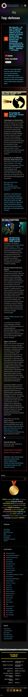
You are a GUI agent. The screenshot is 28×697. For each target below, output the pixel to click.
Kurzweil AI (15, 161)
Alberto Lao (9, 589)
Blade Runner (8, 430)
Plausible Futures (8, 636)
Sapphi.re (25, 688)
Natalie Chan (9, 596)
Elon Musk (6, 537)
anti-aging (15, 499)
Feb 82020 (6, 38)
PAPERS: (16, 679)
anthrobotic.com (12, 202)
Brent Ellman (9, 602)
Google (6, 507)
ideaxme (16, 80)
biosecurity (6, 78)
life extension (15, 74)
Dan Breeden (9, 562)
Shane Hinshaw (10, 591)
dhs (4, 80)
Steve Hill (8, 600)
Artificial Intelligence (22, 499)
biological (19, 69)
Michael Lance (10, 606)
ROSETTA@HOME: (8, 679)
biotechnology (6, 503)
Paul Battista (9, 566)
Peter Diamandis (8, 532)
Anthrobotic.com (15, 249)
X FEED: (4, 669)
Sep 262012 (6, 114)
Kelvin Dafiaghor (10, 570)
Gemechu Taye (10, 568)
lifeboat (5, 200)
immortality (7, 510)
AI (6, 499)
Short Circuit (18, 428)
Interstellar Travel (15, 509)
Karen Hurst (9, 572)
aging (15, 69)
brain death (21, 503)
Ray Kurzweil (7, 536)
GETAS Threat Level (14, 656)
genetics (18, 72)
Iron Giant (11, 428)
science (5, 76)
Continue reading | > (13, 451)
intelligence (21, 80)
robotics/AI (6, 461)
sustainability (24, 515)
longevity (20, 512)
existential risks (7, 198)
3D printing (7, 529)
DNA (15, 72)
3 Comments (6, 210)
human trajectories (18, 198)
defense (12, 72)
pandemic (14, 82)
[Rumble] (20, 690)
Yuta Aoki (8, 585)
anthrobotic (6, 202)
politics (10, 513)
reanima (14, 514)
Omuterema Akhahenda (12, 578)
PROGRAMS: (17, 676)
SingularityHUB (8, 638)
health (10, 74)
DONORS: (9, 671)
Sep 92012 (6, 239)
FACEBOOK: (4, 662)
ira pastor (6, 82)
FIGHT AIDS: (5, 673)
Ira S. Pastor (10, 69)
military (8, 200)
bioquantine (12, 76)
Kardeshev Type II (13, 148)
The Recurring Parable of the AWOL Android (14, 239)
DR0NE (15, 273)
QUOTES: (16, 683)
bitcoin (12, 503)
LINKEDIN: (5, 665)
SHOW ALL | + (6, 617)
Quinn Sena (9, 559)
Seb (7, 604)
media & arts (13, 459)
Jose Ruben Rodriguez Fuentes (14, 574)
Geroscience (7, 628)
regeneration (5, 516)
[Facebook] (8, 690)
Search (25, 479)
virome (21, 82)
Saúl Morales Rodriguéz (12, 555)
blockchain (16, 503)
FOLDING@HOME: (8, 676)
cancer (24, 503)
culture (9, 505)
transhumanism (14, 518)
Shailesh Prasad (10, 564)
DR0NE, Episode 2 (14, 316)
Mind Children (11, 173)
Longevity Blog (8, 630)
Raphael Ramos (10, 593)
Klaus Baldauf (10, 581)
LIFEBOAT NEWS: (18, 662)
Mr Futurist (7, 632)
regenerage (20, 514)
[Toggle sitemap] (22, 6)
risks (13, 515)
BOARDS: (17, 671)
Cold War (12, 78)
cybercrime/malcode (19, 457)
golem (18, 434)
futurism (12, 198)
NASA (25, 512)
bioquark (17, 76)
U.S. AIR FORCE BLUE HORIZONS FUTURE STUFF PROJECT (12, 188)
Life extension (7, 512)
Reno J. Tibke (10, 194)
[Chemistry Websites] (14, 488)
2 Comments (12, 467)
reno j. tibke (13, 208)
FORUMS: (10, 683)
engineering (18, 196)
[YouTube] (17, 690)
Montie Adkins (10, 610)
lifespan (14, 512)
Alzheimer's (10, 499)
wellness (6, 84)
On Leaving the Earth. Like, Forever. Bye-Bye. (16, 114)
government (6, 74)
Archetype (10, 426)
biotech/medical (7, 72)
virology (18, 82)
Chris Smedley (10, 615)
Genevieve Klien (10, 553)
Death (11, 505)
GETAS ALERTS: (18, 665)
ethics (9, 459)
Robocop (16, 426)
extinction (20, 505)
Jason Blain (9, 608)
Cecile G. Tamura (10, 583)
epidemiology (8, 80)
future (24, 505)
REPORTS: (17, 673)
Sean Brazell (9, 598)
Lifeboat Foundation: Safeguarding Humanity (10, 5)
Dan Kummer (9, 576)
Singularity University (9, 539)
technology (7, 518)
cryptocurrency (5, 505)
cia (9, 78)
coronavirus (17, 78)
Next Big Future (8, 634)
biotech (20, 502)
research (11, 515)
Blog (14, 12)
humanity (21, 507)
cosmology (10, 196)
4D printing (7, 531)
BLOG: (16, 669)
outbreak (10, 82)
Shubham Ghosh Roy (12, 557)
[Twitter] (11, 690)
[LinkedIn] (14, 690)
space (17, 200)
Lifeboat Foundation (10, 688)
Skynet (5, 540)
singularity (13, 200)
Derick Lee (9, 587)
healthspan (16, 508)
